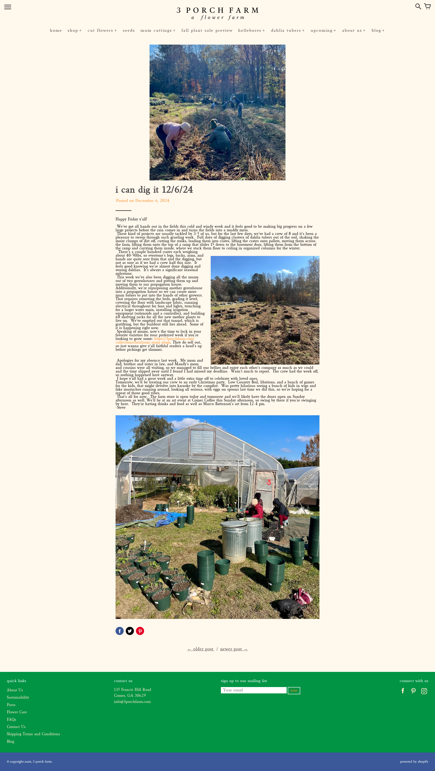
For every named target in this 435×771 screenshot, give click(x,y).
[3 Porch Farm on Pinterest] (413, 692)
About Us (15, 690)
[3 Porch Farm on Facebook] (403, 692)
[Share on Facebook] (120, 631)
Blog (10, 742)
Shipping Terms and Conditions (33, 734)
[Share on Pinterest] (140, 631)
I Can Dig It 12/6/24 (154, 190)
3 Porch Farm (42, 762)
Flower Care (17, 712)
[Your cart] (427, 6)
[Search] (418, 6)
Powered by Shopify (414, 762)
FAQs (11, 720)
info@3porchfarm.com (132, 702)
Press (11, 705)
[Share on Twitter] (130, 631)
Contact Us (16, 727)
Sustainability (18, 697)
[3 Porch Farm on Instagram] (424, 692)
